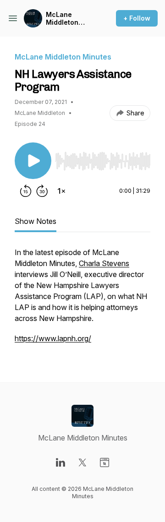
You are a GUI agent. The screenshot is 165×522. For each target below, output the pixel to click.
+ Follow (136, 18)
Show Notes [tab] (35, 221)
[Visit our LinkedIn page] (60, 462)
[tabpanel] (82, 300)
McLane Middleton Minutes (62, 19)
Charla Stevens (104, 263)
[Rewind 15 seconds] (25, 191)
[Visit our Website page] (104, 462)
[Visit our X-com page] (82, 462)
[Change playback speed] (61, 191)
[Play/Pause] (33, 160)
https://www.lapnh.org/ (53, 338)
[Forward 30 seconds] (42, 191)
